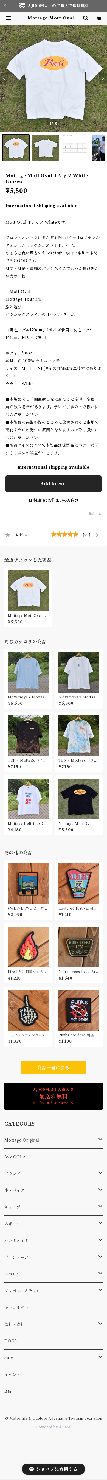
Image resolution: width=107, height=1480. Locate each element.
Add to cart (53, 483)
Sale (8, 1357)
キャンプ (12, 1207)
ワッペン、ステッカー (24, 1290)
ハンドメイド (16, 1240)
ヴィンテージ (16, 1257)
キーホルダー (16, 1307)
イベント (12, 1374)
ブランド (12, 1173)
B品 (8, 1391)
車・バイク (14, 1190)
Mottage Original (22, 1140)
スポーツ (12, 1223)
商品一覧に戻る (53, 1067)
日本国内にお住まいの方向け (53, 500)
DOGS (10, 1341)
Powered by (47, 1427)
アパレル (12, 1274)
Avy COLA (15, 1156)
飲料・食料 (14, 1324)
